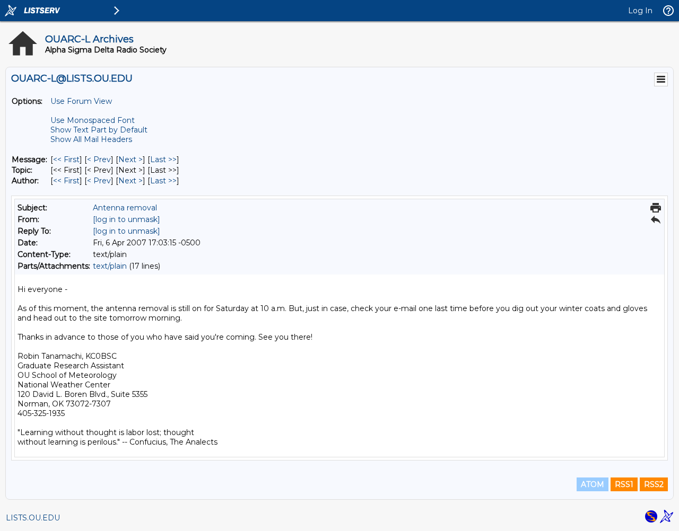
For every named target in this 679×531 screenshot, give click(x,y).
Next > (130, 159)
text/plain (110, 266)
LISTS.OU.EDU (33, 518)
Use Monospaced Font (92, 120)
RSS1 (624, 484)
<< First (66, 159)
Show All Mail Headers (91, 139)
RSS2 (654, 484)
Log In (640, 10)
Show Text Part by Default (98, 130)
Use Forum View (81, 101)
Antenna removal (125, 208)
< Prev (99, 159)
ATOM (592, 484)
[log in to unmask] (126, 219)
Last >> (163, 159)
